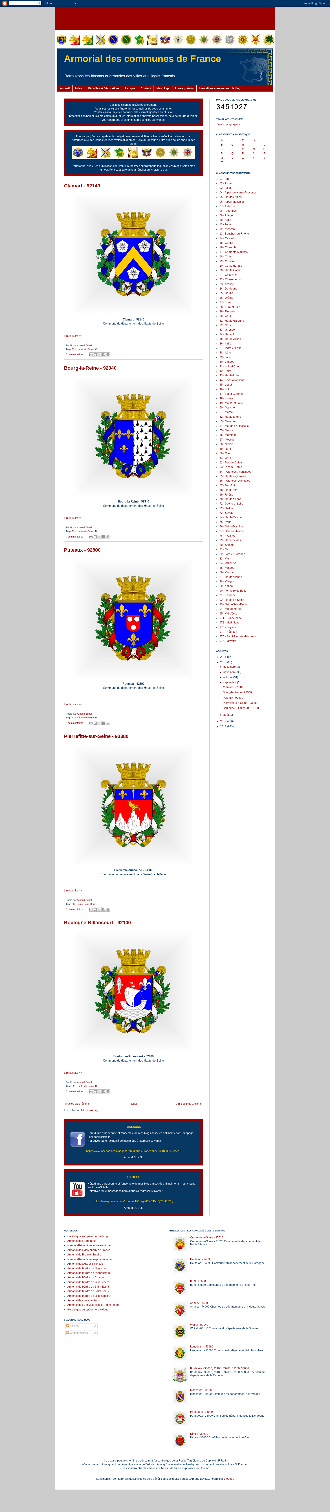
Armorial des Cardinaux (81, 1240)
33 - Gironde (227, 329)
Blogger (228, 1478)
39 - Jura (225, 357)
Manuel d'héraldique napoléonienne (89, 1259)
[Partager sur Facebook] (103, 354)
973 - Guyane (228, 627)
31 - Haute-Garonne (232, 320)
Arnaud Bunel (84, 345)
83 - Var (224, 558)
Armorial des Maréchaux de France (88, 1250)
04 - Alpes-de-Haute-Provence (238, 192)
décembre (229, 666)
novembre (229, 672)
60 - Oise (225, 453)
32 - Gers (225, 325)
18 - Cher (225, 256)
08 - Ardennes (228, 210)
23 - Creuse (227, 284)
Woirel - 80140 (199, 1324)
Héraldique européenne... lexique (87, 1309)
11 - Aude (225, 224)
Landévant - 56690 (201, 1346)
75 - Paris (225, 522)
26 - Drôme (226, 297)
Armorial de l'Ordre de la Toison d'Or (89, 1295)
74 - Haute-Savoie (231, 517)
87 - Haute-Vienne (231, 577)
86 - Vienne (227, 572)
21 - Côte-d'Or (228, 275)
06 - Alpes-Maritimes (232, 201)
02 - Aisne (226, 183)
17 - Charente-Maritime (234, 252)
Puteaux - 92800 (82, 550)
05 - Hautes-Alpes (231, 197)
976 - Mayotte (228, 641)
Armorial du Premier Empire (84, 1254)
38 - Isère (225, 352)
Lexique (130, 88)
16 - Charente (228, 247)
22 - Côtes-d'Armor (231, 279)
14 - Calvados (228, 238)
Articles (74, 1326)
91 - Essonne (228, 595)
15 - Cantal (226, 242)
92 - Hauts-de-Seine (83, 349)
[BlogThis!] (95, 354)
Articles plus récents (77, 1103)
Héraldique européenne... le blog (219, 88)
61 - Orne (225, 457)
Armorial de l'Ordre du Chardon (86, 1277)
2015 (223, 662)
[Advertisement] (165, 18)
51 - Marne (226, 412)
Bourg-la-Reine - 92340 (90, 368)
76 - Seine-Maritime (232, 526)
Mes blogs (162, 88)
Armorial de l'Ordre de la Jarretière (88, 1282)
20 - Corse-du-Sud (231, 265)
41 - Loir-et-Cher (230, 366)
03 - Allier (225, 187)
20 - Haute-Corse (230, 270)
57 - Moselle (227, 439)
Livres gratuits (184, 88)
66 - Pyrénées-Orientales (235, 480)
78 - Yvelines (227, 535)
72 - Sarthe (226, 508)
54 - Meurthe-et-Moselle (234, 426)
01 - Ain (224, 178)
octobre (228, 677)
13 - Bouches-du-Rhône (234, 233)
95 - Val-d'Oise (228, 613)
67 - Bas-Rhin (228, 485)
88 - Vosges (227, 581)
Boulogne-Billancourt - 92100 (97, 922)
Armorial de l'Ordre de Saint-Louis (88, 1291)
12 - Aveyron (227, 229)
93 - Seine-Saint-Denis (84, 904)
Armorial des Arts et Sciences (85, 1263)
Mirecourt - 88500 (201, 1390)
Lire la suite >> (73, 336)
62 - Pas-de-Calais (231, 462)
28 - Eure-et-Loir (230, 307)
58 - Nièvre (226, 444)
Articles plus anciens (189, 1103)
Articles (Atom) (89, 1110)
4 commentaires (74, 536)
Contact (146, 88)
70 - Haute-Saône (230, 499)
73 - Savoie (226, 512)
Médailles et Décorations (103, 88)
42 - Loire (225, 371)
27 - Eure (225, 302)
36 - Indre (225, 343)
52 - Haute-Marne (230, 416)
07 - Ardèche (227, 206)
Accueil (65, 88)
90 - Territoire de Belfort (234, 590)
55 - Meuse (226, 430)
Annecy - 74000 (199, 1303)
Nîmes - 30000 (199, 1433)
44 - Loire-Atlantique (232, 380)
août (226, 714)
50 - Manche (227, 407)
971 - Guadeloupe (231, 618)
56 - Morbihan (228, 435)
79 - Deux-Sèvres (230, 540)
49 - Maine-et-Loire (231, 403)
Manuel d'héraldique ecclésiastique (89, 1245)
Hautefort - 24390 (200, 1259)
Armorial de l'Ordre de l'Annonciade (89, 1273)
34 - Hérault (227, 334)
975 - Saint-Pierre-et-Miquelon (238, 636)
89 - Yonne (226, 586)
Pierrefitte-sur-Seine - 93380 (96, 736)
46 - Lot (224, 389)
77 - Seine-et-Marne (232, 531)
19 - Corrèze (227, 261)
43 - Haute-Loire (230, 375)
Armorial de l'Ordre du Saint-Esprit (88, 1286)
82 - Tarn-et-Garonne (232, 554)
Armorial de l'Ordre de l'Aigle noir (87, 1268)
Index (78, 88)
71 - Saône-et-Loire (231, 503)
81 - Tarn (225, 549)
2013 (223, 726)
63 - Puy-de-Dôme (231, 467)
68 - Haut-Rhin (229, 490)
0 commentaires (74, 354)
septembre (230, 682)
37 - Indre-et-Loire (231, 348)
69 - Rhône (226, 494)
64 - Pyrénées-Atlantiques (235, 471)
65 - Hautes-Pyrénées (233, 476)
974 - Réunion (228, 631)
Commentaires (78, 1332)
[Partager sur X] (99, 354)
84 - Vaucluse (228, 563)
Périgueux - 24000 (201, 1411)
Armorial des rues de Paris (83, 1300)
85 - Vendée (227, 567)
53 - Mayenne (228, 421)
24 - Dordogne (228, 288)
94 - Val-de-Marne (231, 608)
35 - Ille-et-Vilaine (230, 338)
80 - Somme (227, 544)
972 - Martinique (230, 622)
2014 (223, 721)
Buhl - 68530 (198, 1281)
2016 (223, 656)
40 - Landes (227, 361)
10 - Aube (225, 220)
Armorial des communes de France (142, 58)
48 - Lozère (226, 398)
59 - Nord (225, 448)
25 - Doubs (226, 293)
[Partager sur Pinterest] (108, 354)
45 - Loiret (226, 384)
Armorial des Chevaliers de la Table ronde (93, 1304)
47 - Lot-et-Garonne (232, 393)
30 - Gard (225, 316)
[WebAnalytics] (73, 1346)
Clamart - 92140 (82, 186)
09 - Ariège (226, 215)
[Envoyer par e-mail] (91, 354)
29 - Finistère (227, 311)
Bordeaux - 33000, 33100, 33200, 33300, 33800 (219, 1368)
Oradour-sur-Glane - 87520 (206, 1237)
